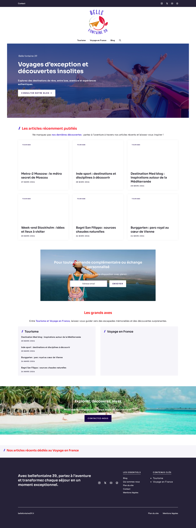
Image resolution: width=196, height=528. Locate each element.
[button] (119, 40)
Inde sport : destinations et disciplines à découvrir (45, 347)
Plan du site (128, 485)
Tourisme (81, 40)
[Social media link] (162, 3)
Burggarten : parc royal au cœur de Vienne (42, 357)
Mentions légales (130, 492)
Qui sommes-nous (131, 482)
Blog (113, 40)
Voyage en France (98, 40)
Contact (21, 3)
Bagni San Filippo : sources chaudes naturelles (43, 367)
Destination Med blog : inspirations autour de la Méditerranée (149, 177)
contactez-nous (98, 418)
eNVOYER (118, 284)
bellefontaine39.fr (26, 513)
